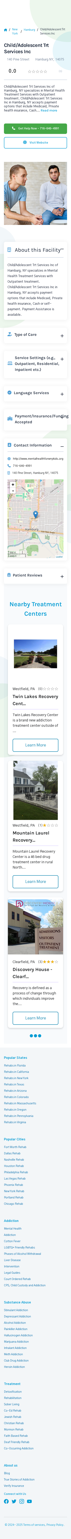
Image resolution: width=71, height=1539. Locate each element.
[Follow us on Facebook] (6, 1501)
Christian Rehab (14, 1423)
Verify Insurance (14, 1486)
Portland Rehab (13, 1197)
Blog (7, 1473)
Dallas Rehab (12, 1153)
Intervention (11, 1266)
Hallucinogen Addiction (18, 1335)
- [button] (13, 490)
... (46, 110)
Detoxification (13, 1391)
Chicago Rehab (13, 1204)
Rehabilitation (12, 1398)
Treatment (12, 1384)
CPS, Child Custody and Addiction (25, 1285)
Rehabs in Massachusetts (20, 1103)
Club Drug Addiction (16, 1360)
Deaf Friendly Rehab (16, 1442)
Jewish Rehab (12, 1417)
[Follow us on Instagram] (21, 1501)
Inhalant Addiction (15, 1348)
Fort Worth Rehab (15, 1147)
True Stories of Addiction (19, 1479)
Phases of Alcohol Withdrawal (22, 1254)
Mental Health (12, 1228)
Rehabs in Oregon (15, 1109)
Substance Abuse (17, 1302)
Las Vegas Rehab (15, 1178)
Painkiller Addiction (15, 1329)
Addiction (11, 1220)
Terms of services (34, 1525)
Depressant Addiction (17, 1316)
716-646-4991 (22, 466)
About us (11, 1465)
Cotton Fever (12, 1241)
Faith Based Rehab (16, 1436)
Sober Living (11, 1404)
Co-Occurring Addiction (19, 1448)
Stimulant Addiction (16, 1310)
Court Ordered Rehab (17, 1279)
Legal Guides (12, 1273)
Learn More (35, 745)
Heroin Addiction (14, 1367)
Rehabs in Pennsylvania (18, 1116)
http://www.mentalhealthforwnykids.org (38, 459)
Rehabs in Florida (15, 1065)
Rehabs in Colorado (16, 1097)
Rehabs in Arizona (15, 1091)
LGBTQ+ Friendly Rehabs (19, 1247)
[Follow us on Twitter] (14, 1501)
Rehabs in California (16, 1072)
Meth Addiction (13, 1354)
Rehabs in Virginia (15, 1122)
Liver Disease (12, 1260)
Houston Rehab (14, 1166)
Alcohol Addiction (15, 1323)
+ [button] (13, 484)
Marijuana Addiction (16, 1341)
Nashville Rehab (14, 1159)
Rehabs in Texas (14, 1084)
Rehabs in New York (16, 1078)
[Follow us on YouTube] (29, 1501)
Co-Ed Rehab (12, 1410)
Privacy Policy (54, 1525)
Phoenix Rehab (13, 1185)
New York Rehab (14, 1191)
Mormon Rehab (13, 1429)
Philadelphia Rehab (16, 1172)
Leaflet (59, 556)
